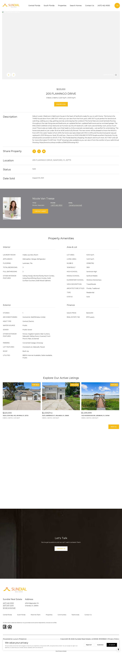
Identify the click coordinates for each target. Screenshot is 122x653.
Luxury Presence (19, 639)
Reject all (89, 644)
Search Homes (76, 6)
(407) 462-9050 (104, 6)
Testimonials (75, 615)
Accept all (112, 644)
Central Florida (34, 6)
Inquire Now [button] (61, 104)
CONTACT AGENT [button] (40, 211)
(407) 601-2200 (8, 606)
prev (9, 75)
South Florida (49, 6)
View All (114, 427)
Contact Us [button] (61, 548)
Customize (100, 644)
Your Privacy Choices (61, 651)
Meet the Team (35, 615)
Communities (62, 615)
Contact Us (89, 6)
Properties (62, 6)
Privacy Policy (113, 639)
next (13, 75)
